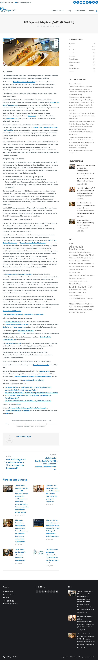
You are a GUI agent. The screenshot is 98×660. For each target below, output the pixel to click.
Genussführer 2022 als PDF (12, 311)
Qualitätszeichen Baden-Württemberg (33, 243)
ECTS (92, 266)
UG (85, 301)
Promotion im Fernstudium (76, 301)
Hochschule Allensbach (77, 275)
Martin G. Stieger (75, 284)
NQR (79, 292)
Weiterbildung (74, 312)
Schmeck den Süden (40, 426)
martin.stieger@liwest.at (24, 2)
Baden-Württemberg (76, 263)
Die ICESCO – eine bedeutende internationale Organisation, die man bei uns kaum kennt (52, 556)
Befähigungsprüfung (89, 263)
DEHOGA (28, 424)
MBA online (83, 290)
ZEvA (24, 333)
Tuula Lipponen (73, 113)
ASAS (91, 255)
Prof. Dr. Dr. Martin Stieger (77, 298)
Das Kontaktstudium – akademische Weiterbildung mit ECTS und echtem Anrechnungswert (85, 224)
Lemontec (92, 657)
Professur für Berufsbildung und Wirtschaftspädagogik (27, 408)
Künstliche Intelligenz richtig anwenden (78, 281)
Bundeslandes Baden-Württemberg (17, 324)
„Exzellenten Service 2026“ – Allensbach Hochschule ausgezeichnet (20, 554)
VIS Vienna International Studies (80, 309)
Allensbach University (78, 255)
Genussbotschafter (52, 424)
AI (69, 244)
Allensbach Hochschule (13, 322)
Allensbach (9, 411)
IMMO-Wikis (90, 275)
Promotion (89, 298)
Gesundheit (8, 43)
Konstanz (26, 411)
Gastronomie (43, 424)
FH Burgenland (74, 272)
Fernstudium (35, 424)
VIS (71, 306)
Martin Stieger (78, 286)
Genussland (20, 426)
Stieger (18, 404)
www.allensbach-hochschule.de (33, 380)
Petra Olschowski (74, 295)
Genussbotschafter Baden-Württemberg (18, 274)
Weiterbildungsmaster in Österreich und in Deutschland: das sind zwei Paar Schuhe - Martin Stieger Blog (82, 124)
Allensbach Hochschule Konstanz (24, 82)
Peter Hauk (32, 116)
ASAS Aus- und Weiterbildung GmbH (78, 258)
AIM (72, 244)
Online (32, 426)
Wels (81, 312)
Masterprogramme (19, 327)
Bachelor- (6, 327)
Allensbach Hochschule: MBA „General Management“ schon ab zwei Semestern (31, 393)
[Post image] (8, 488)
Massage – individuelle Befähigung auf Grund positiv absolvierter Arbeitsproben (82, 115)
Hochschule (17, 411)
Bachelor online (85, 260)
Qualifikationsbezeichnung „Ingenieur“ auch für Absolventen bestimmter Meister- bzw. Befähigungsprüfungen (80, 89)
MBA (90, 287)
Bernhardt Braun (74, 84)
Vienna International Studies (80, 304)
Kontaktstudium (81, 278)
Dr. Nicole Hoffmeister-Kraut (82, 266)
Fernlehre (72, 269)
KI (94, 275)
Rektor (7, 413)
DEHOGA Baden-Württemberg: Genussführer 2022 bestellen (23, 314)
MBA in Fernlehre (73, 289)
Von (35, 420)
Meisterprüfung (73, 292)
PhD (82, 295)
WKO (85, 312)
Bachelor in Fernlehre (74, 260)
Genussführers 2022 (12, 118)
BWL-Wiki (72, 266)
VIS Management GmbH (84, 307)
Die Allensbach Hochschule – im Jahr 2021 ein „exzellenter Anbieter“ (28, 401)
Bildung (7, 40)
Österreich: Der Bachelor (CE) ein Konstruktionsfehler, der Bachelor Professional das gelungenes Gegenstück (53, 494)
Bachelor (91, 258)
